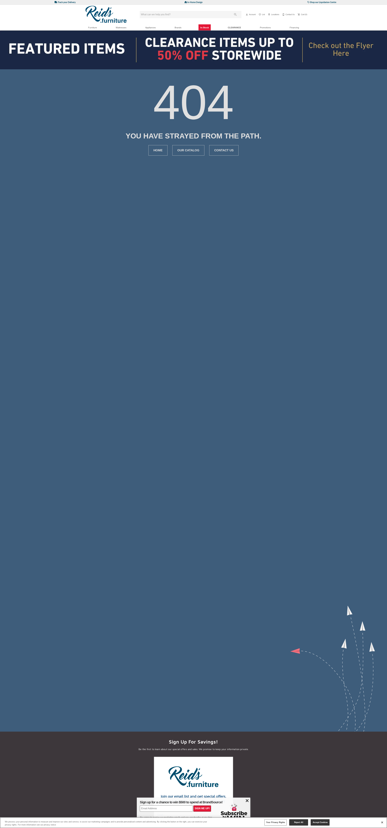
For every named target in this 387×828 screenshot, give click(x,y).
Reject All (298, 822)
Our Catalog (188, 150)
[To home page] (106, 14)
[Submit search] (235, 14)
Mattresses (121, 27)
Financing (294, 27)
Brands (178, 27)
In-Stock (204, 27)
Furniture (92, 27)
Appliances (150, 27)
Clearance (234, 27)
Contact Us (224, 150)
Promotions (265, 27)
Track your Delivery (66, 2)
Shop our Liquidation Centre (322, 2)
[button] (247, 14)
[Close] (382, 822)
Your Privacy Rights (275, 822)
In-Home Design (195, 2)
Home (158, 150)
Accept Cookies (320, 822)
